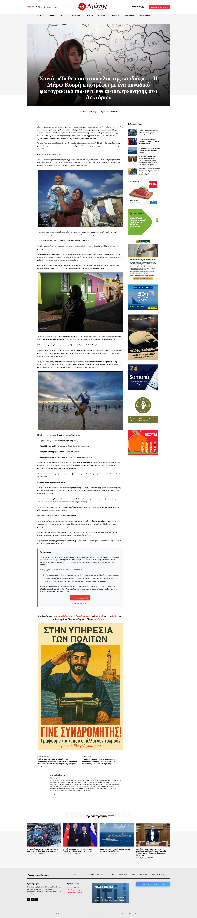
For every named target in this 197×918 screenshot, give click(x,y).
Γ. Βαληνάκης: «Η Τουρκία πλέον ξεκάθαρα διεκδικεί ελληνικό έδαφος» (149, 150)
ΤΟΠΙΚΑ (98, 72)
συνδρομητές (101, 619)
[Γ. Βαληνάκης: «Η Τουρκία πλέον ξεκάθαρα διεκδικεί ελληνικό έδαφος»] (132, 150)
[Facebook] (51, 794)
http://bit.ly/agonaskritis (56, 778)
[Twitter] (54, 794)
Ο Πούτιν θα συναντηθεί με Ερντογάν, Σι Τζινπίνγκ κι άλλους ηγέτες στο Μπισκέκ (149, 141)
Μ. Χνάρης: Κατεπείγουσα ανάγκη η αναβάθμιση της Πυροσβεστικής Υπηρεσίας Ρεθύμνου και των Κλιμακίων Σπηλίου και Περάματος (148, 160)
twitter (115, 616)
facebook (99, 616)
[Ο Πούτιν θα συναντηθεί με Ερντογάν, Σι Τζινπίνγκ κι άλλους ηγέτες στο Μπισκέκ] (132, 141)
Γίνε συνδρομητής (80, 598)
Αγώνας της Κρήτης (89, 112)
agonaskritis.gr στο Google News (72, 616)
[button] (41, 7)
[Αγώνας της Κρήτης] (42, 784)
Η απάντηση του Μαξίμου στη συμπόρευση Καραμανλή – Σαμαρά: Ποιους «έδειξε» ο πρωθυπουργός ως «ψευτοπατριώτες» (99, 761)
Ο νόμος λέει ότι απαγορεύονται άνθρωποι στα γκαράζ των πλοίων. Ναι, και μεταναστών (149, 132)
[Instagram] (28, 899)
